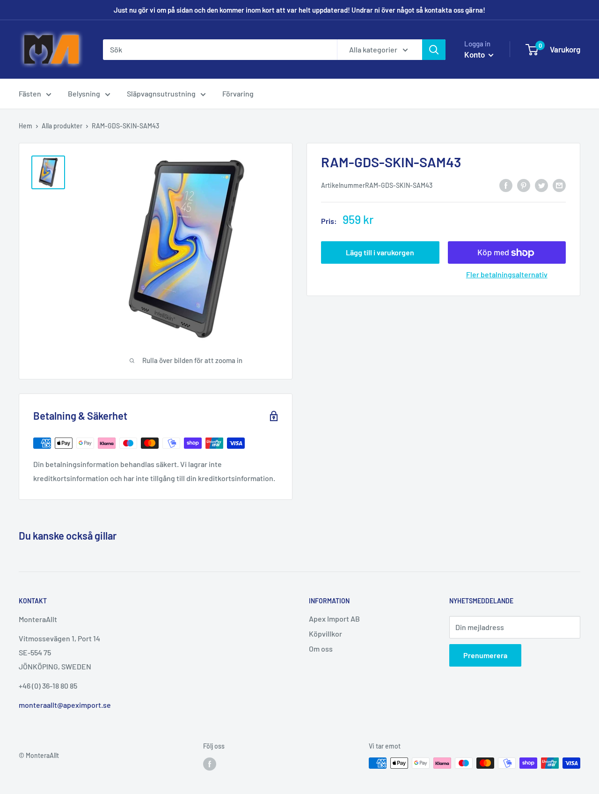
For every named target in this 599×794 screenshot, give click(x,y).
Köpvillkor (325, 633)
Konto (475, 54)
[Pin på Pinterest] (523, 185)
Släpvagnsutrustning (161, 93)
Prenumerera (485, 655)
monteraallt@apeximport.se (65, 704)
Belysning (84, 93)
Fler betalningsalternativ (507, 274)
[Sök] (434, 49)
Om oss (321, 648)
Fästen (30, 93)
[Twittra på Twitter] (541, 185)
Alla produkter (62, 126)
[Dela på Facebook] (505, 185)
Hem (25, 126)
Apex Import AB (334, 618)
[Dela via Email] (559, 185)
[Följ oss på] (209, 764)
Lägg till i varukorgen (380, 252)
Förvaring (238, 93)
